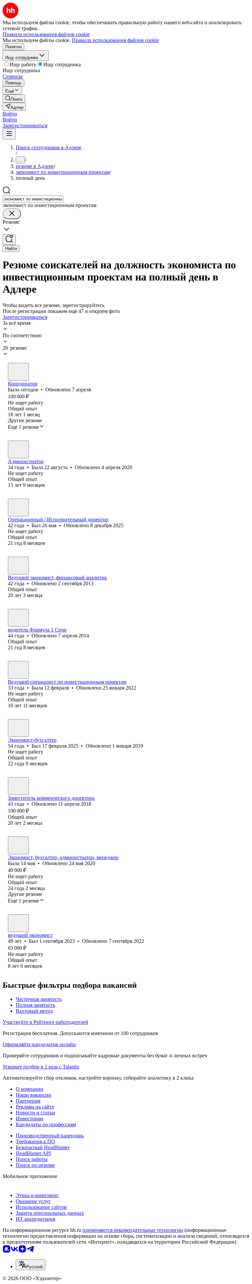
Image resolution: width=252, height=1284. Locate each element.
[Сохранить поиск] (9, 239)
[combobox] (33, 199)
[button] (10, 113)
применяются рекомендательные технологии (132, 1230)
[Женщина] (18, 372)
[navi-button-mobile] (9, 134)
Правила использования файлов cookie (115, 40)
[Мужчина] (18, 507)
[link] (14, 98)
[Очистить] (12, 213)
